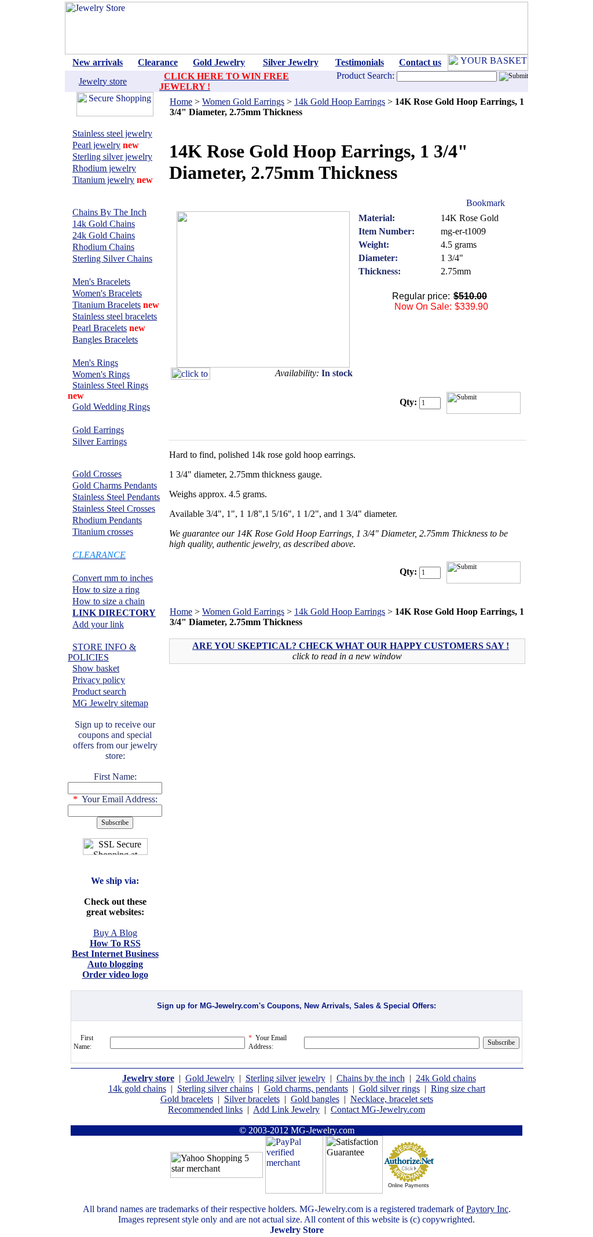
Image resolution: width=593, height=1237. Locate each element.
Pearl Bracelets (99, 328)
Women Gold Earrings (243, 102)
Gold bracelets (186, 1099)
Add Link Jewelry (286, 1109)
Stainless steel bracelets (114, 316)
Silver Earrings (99, 441)
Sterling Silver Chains (112, 258)
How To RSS (115, 943)
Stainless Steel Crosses (113, 508)
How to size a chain (108, 601)
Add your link (98, 624)
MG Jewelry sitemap (110, 703)
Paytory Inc (487, 1209)
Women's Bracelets (107, 293)
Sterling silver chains (215, 1088)
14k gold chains (137, 1088)
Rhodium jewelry (104, 168)
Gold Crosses (97, 474)
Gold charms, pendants (306, 1088)
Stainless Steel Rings (110, 385)
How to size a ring (106, 589)
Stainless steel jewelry (112, 133)
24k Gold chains (446, 1078)
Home (181, 102)
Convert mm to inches (112, 578)
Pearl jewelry (96, 145)
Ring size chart (458, 1088)
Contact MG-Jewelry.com (378, 1109)
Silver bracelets (252, 1099)
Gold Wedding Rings (111, 407)
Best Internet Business (115, 954)
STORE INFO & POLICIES (102, 652)
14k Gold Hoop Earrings (339, 102)
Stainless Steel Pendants (116, 497)
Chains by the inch (370, 1078)
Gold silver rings (389, 1088)
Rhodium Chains (103, 247)
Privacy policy (98, 680)
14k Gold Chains (103, 224)
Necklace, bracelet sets (391, 1099)
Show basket (95, 668)
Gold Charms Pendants (114, 485)
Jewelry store (103, 81)
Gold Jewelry (210, 1078)
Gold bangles (315, 1099)
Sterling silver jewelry (112, 156)
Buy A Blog (115, 933)
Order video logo (115, 974)
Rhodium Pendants (107, 520)
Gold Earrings (98, 430)
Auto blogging (115, 964)
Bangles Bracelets (105, 339)
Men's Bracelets (101, 282)
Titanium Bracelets (106, 305)
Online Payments (408, 1185)
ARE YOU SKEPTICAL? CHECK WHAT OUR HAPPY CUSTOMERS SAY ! (350, 646)
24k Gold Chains (103, 235)
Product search (99, 691)
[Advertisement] (270, 756)
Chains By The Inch (109, 212)
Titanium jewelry (103, 180)
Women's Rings (101, 374)
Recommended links (205, 1109)
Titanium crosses (102, 532)
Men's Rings (95, 363)
